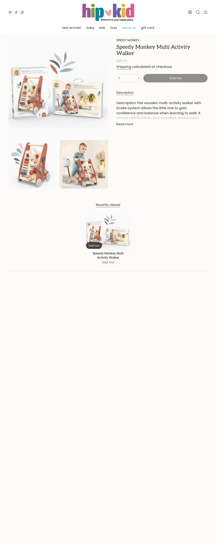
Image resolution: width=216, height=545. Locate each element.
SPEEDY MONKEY (127, 40)
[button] (72, 28)
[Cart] (205, 12)
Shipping (123, 66)
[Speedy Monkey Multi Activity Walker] (108, 231)
